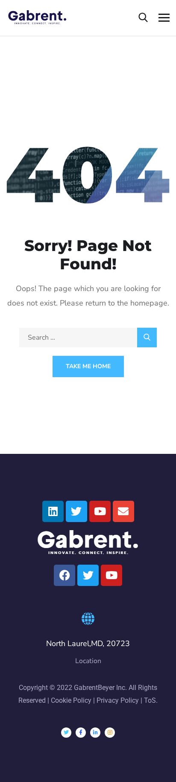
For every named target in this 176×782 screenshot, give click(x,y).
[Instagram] (110, 732)
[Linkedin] (53, 511)
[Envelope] (123, 511)
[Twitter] (76, 511)
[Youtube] (100, 511)
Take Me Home (88, 366)
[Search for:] (88, 337)
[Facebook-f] (81, 732)
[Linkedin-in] (95, 732)
